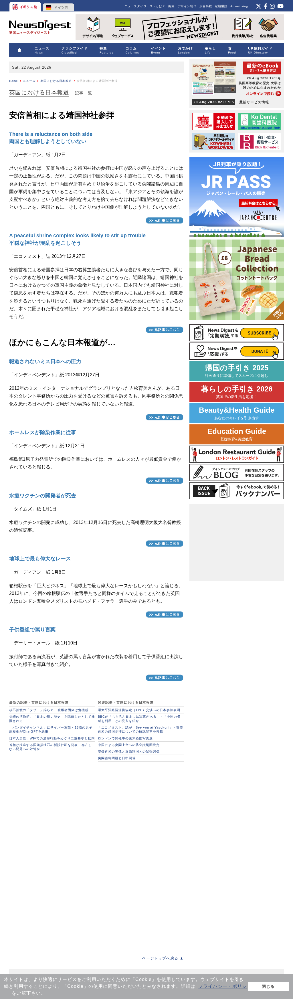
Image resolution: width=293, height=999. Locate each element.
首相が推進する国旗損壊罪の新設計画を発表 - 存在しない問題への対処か (50, 747)
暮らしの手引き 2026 (236, 392)
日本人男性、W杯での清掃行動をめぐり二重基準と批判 (52, 738)
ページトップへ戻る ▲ (163, 958)
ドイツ (58, 5)
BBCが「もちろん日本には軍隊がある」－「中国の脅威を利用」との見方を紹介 (139, 718)
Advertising (239, 6)
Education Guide (236, 434)
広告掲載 (205, 6)
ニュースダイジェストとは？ (144, 6)
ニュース (29, 80)
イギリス (25, 5)
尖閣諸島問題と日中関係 (117, 758)
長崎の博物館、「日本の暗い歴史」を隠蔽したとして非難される (52, 718)
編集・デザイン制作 (182, 6)
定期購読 (221, 6)
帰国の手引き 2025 (236, 371)
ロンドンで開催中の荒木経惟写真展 (125, 738)
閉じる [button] (268, 986)
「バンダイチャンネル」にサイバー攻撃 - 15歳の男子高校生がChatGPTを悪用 (50, 729)
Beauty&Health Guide (236, 413)
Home (13, 80)
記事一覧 (83, 93)
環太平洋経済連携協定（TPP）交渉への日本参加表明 (139, 710)
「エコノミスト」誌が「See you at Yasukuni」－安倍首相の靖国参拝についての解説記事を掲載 (140, 729)
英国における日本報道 (56, 80)
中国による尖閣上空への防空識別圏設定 (129, 745)
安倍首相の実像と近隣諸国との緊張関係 (129, 751)
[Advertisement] (52, 800)
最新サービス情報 (231, 102)
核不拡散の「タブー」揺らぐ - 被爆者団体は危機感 (48, 710)
